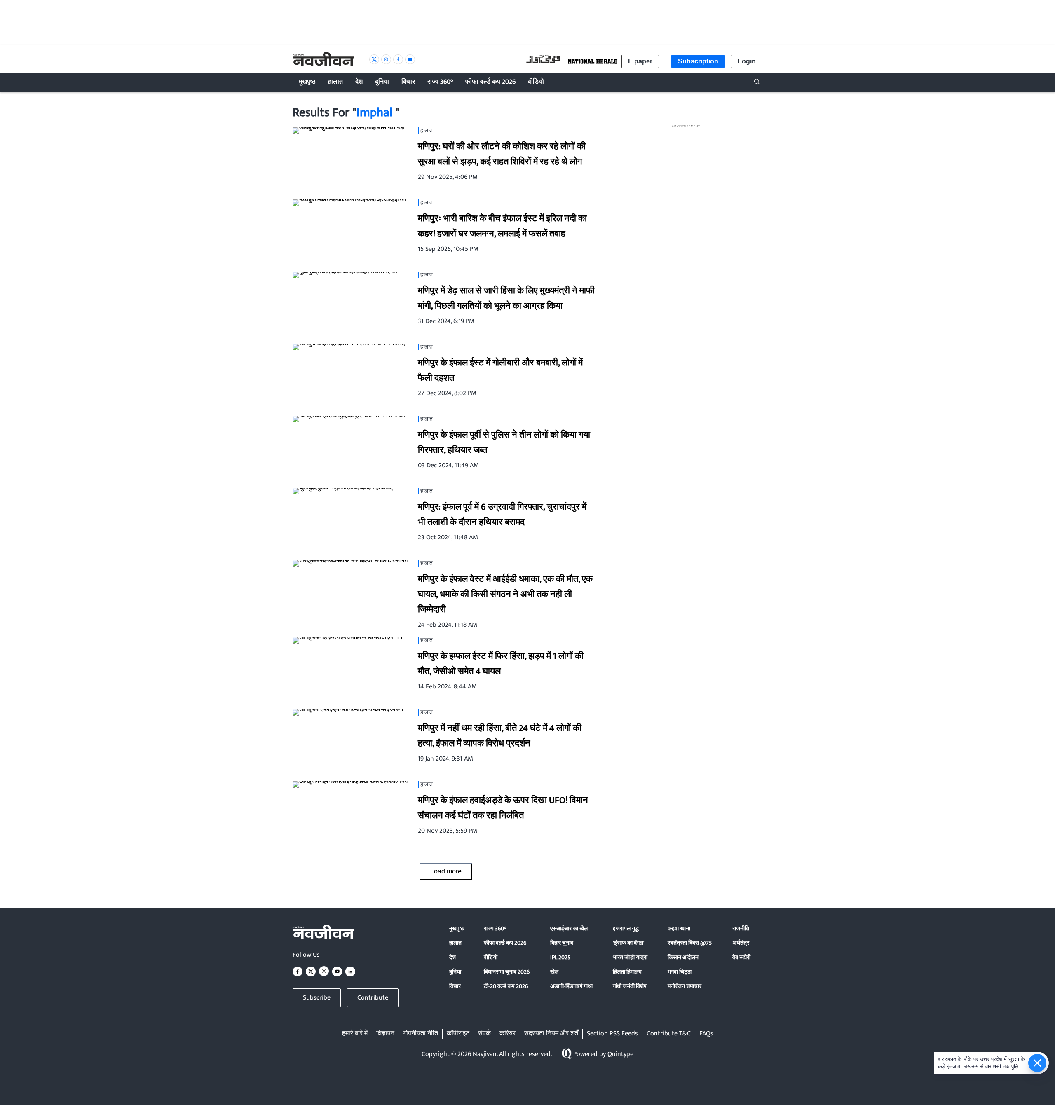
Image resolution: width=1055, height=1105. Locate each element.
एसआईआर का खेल (569, 928)
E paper (640, 61)
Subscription (698, 61)
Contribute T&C (669, 1034)
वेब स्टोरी (741, 957)
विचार (455, 986)
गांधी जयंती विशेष (630, 986)
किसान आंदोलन (683, 957)
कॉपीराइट (458, 1034)
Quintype (620, 1054)
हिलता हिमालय (627, 971)
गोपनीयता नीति (420, 1034)
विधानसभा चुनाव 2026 (507, 971)
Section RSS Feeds (612, 1034)
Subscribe (317, 997)
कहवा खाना (679, 928)
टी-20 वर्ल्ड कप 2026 (506, 986)
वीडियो (490, 957)
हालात (455, 943)
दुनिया (455, 971)
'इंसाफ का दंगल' (629, 943)
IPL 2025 (560, 957)
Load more (446, 871)
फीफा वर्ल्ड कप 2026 (505, 943)
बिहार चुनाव (561, 943)
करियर (507, 1034)
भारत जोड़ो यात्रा (630, 957)
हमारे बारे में (355, 1034)
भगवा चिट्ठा (680, 971)
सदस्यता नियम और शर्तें (551, 1034)
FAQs (706, 1034)
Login (747, 61)
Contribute (372, 997)
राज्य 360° (495, 928)
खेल (554, 971)
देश (452, 957)
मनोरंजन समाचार (684, 986)
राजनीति (740, 928)
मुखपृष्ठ (456, 928)
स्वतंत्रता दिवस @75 (690, 943)
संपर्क (484, 1034)
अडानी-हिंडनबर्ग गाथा (571, 986)
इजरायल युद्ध (626, 928)
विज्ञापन (385, 1034)
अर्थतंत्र (740, 943)
